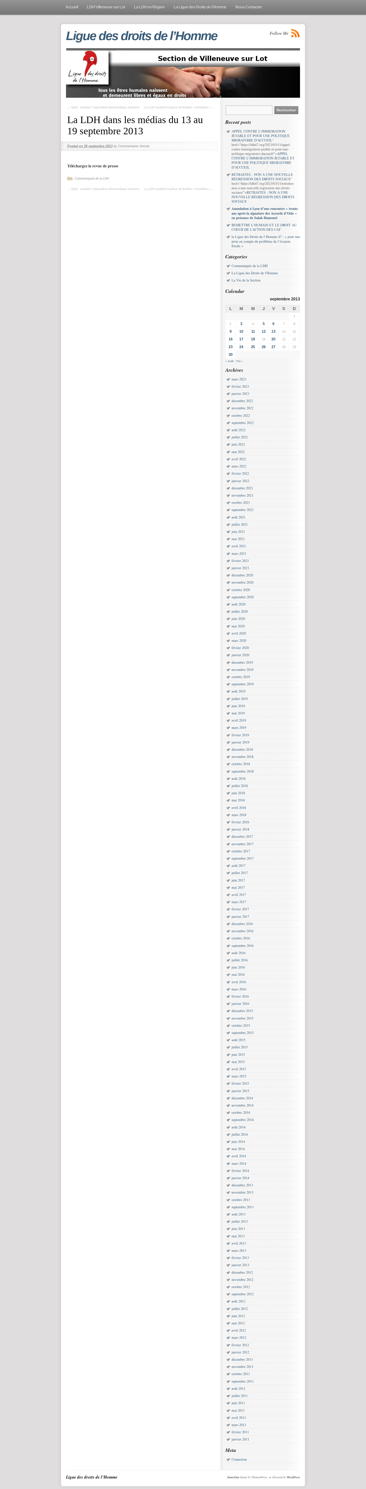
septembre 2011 (243, 1381)
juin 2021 (238, 531)
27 (273, 347)
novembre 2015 (242, 1018)
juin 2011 (238, 1402)
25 (253, 347)
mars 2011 (239, 1424)
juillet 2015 (240, 1047)
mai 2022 (238, 451)
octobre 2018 (241, 763)
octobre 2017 (241, 851)
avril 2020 (239, 633)
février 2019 (240, 735)
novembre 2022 (242, 408)
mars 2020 (239, 640)
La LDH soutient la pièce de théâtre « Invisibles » (179, 107)
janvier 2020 (240, 654)
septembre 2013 (243, 1207)
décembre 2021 (242, 488)
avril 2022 (239, 459)
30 (231, 354)
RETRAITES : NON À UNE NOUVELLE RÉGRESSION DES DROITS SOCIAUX (263, 197)
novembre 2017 (242, 843)
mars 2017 (239, 901)
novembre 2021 (242, 495)
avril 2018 (239, 807)
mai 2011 (238, 1410)
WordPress (293, 1477)
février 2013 (240, 1257)
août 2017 (238, 865)
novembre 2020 (242, 582)
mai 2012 (238, 1323)
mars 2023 (239, 379)
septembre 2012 (243, 1294)
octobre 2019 (241, 676)
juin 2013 (238, 1228)
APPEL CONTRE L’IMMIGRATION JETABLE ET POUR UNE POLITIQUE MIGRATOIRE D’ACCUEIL (263, 160)
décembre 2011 (242, 1359)
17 (241, 339)
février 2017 (240, 909)
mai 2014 (238, 1148)
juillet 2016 (240, 960)
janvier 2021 (240, 567)
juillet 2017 (240, 872)
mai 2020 (238, 626)
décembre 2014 (242, 1098)
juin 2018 (238, 793)
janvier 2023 (240, 393)
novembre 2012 (242, 1279)
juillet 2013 (240, 1221)
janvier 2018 (240, 829)
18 (253, 339)
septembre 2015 (243, 1032)
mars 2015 (239, 1076)
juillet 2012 (240, 1308)
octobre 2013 (241, 1199)
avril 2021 (239, 546)
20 (273, 339)
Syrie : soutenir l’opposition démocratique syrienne (103, 107)
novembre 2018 (242, 756)
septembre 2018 (243, 771)
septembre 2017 (243, 858)
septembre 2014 (243, 1119)
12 (264, 331)
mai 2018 (238, 800)
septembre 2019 (243, 684)
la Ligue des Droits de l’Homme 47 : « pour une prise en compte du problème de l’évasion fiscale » (266, 241)
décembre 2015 (242, 1010)
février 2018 (240, 822)
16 (231, 339)
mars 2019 (239, 727)
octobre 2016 (241, 938)
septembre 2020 (243, 597)
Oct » (239, 361)
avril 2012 (239, 1330)
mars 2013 (239, 1250)
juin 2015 (238, 1054)
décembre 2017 (242, 836)
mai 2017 (238, 887)
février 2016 (240, 996)
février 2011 (240, 1432)
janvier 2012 (240, 1352)
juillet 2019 (240, 698)
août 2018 (238, 778)
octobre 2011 (241, 1373)
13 (273, 331)
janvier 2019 (240, 742)
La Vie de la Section (246, 280)
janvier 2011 (240, 1439)
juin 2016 (238, 967)
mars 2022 (239, 466)
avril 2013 (239, 1243)
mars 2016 (239, 989)
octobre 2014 (241, 1112)
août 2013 (238, 1214)
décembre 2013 (242, 1185)
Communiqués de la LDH (92, 178)
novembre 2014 (242, 1105)
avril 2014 (239, 1156)
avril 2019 (239, 720)
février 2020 (240, 647)
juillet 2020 (240, 611)
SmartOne (233, 1477)
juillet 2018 (240, 785)
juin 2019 (238, 705)
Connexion (239, 1459)
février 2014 (240, 1170)
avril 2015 (239, 1069)
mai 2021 (238, 538)
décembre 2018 (242, 749)
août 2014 (238, 1127)
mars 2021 (239, 553)
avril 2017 (239, 894)
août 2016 (238, 952)
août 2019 (238, 691)
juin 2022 (238, 444)
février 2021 (240, 560)
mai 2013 (238, 1236)
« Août (229, 361)
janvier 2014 (240, 1177)
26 (264, 347)
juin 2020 (238, 618)
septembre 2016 (243, 945)
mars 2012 (239, 1337)
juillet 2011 (240, 1395)
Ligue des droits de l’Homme (141, 36)
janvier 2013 (240, 1264)
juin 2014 (238, 1141)
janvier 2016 (240, 1003)
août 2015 (238, 1039)
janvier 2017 (240, 916)
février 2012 (240, 1345)
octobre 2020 (241, 589)
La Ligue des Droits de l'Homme (255, 273)
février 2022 (240, 473)
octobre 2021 (241, 502)
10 (241, 331)
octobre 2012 (241, 1286)
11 (253, 331)
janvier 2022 (240, 480)
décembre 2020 (242, 575)
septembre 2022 (243, 422)
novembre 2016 (242, 931)
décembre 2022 (242, 400)
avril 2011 (239, 1417)
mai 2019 (238, 713)
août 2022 (238, 429)
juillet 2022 (240, 437)
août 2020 (238, 604)
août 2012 (238, 1301)
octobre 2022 (241, 415)
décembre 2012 (242, 1272)
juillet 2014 (240, 1134)
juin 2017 (238, 880)
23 (231, 347)
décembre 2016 (242, 923)
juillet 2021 (240, 524)
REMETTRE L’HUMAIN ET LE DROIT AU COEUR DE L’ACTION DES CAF (264, 227)
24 (241, 347)
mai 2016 (238, 974)
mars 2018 (239, 814)
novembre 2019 (242, 669)
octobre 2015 (241, 1025)
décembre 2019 (242, 662)
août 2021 (238, 517)
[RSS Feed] (295, 33)
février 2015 (240, 1083)
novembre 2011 (242, 1366)
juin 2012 (238, 1315)
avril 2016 (239, 981)
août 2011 (238, 1388)
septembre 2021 (243, 509)
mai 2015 (238, 1061)
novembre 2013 (242, 1192)
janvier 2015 (240, 1090)
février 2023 (240, 386)
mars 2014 (239, 1163)
